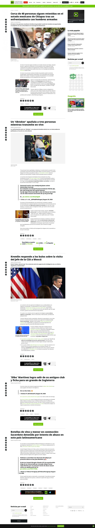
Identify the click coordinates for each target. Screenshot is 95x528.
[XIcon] (73, 2)
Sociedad (27, 103)
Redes (39, 238)
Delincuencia (23, 488)
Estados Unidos (26, 359)
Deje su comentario (38, 114)
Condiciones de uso (46, 515)
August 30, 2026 (41, 394)
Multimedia (49, 2)
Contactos (44, 509)
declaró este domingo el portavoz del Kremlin (36, 307)
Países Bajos (29, 238)
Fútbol (31, 414)
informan (22, 70)
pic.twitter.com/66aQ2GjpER (31, 197)
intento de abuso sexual (37, 445)
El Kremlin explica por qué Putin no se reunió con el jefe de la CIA (22, 336)
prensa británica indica (26, 399)
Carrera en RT (45, 513)
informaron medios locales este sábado (31, 446)
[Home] (12, 2)
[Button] (60, 2)
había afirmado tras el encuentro (37, 345)
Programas (38, 2)
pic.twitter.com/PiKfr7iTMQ (28, 469)
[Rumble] (72, 2)
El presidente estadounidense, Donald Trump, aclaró (32, 339)
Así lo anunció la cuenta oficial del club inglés (29, 396)
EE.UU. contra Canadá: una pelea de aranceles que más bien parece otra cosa (76, 110)
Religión (45, 488)
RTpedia (31, 513)
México (22, 103)
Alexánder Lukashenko (35, 329)
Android (57, 507)
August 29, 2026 (48, 199)
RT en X (19, 521)
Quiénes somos (45, 507)
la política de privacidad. (75, 65)
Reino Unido (37, 414)
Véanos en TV (65, 2)
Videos (31, 510)
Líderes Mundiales (33, 515)
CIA (21, 359)
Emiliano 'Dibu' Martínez (48, 386)
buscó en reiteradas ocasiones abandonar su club (32, 403)
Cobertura (44, 512)
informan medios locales (34, 178)
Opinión (44, 2)
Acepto (74, 65)
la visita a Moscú (29, 309)
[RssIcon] (83, 511)
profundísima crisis (33, 349)
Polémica (40, 488)
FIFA (27, 414)
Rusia (33, 359)
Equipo (44, 510)
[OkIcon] (79, 2)
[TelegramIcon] (75, 2)
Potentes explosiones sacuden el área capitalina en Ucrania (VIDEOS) (75, 54)
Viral (34, 2)
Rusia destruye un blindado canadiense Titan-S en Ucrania (75, 49)
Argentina (22, 414)
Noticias (30, 2)
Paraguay (34, 488)
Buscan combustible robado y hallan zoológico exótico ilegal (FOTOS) (75, 45)
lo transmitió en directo (44, 173)
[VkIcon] (70, 2)
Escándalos (29, 488)
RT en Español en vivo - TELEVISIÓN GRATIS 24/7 (75, 21)
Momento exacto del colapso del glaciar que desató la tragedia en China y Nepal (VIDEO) (76, 34)
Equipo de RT (55, 2)
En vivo (25, 2)
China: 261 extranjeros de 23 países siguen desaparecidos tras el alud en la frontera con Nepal (76, 39)
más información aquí (51, 526)
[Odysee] (74, 511)
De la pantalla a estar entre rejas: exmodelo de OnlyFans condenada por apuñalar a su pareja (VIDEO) (22, 220)
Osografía (72, 96)
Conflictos (22, 238)
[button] (76, 14)
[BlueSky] (77, 2)
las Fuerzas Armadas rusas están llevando (42, 333)
